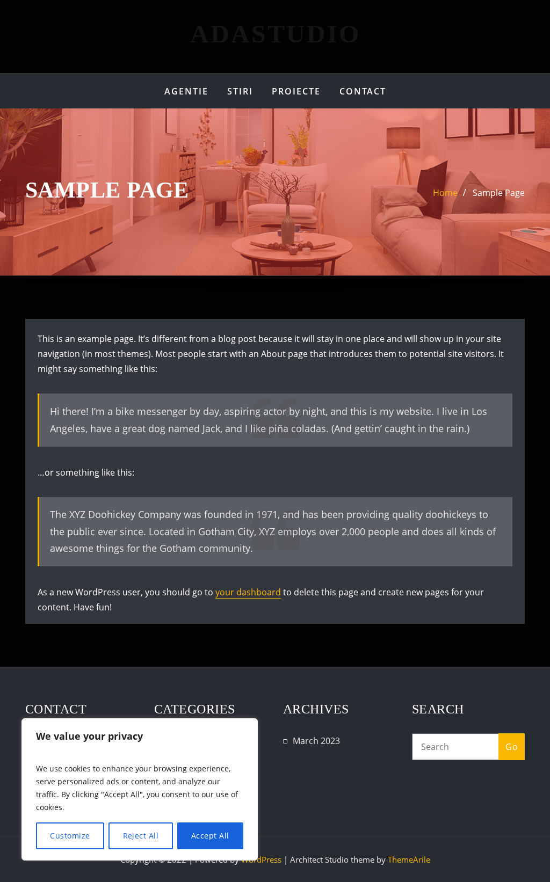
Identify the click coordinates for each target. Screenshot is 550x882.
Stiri (240, 91)
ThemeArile (409, 859)
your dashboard (248, 592)
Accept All (210, 835)
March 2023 (316, 741)
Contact (362, 91)
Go (511, 747)
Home (445, 193)
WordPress (261, 859)
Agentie (186, 91)
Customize (70, 835)
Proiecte (296, 91)
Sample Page (499, 193)
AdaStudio (275, 33)
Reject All (141, 835)
